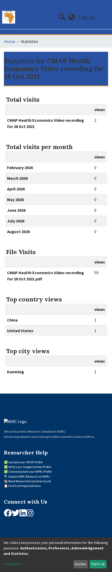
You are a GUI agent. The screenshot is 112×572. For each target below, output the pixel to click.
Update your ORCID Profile (25, 462)
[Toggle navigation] (104, 17)
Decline (80, 564)
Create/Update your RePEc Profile (30, 471)
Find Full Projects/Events (24, 486)
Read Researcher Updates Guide (29, 481)
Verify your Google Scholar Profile (29, 467)
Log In (86, 17)
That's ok (98, 564)
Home (9, 41)
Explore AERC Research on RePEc (29, 476)
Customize (12, 564)
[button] (71, 17)
